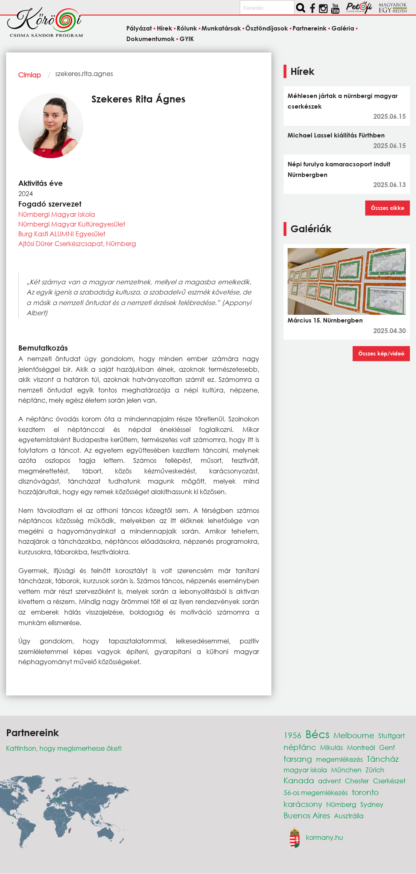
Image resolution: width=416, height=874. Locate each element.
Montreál (361, 747)
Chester (357, 780)
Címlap (29, 74)
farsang (298, 758)
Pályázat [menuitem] (139, 28)
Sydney (372, 804)
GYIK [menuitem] (186, 38)
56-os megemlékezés (316, 792)
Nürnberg (341, 804)
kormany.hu (324, 837)
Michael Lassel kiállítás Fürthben (336, 135)
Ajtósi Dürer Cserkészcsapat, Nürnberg (77, 243)
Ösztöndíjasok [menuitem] (266, 28)
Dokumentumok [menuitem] (150, 38)
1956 (292, 735)
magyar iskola (305, 769)
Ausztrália (349, 815)
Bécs (317, 733)
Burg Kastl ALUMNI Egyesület (61, 233)
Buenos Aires (307, 815)
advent (329, 780)
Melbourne (354, 735)
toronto (365, 792)
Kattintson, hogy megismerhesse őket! (64, 748)
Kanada (299, 780)
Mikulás (331, 747)
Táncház (383, 758)
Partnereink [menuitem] (309, 28)
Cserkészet (389, 780)
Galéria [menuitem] (343, 28)
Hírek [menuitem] (164, 28)
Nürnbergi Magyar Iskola (56, 214)
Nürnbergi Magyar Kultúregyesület (71, 224)
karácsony (303, 804)
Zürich (375, 769)
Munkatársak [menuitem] (221, 28)
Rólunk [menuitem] (187, 28)
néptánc (300, 747)
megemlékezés (339, 759)
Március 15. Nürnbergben (325, 320)
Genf (387, 747)
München (346, 769)
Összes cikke (387, 208)
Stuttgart (391, 735)
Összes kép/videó (381, 353)
